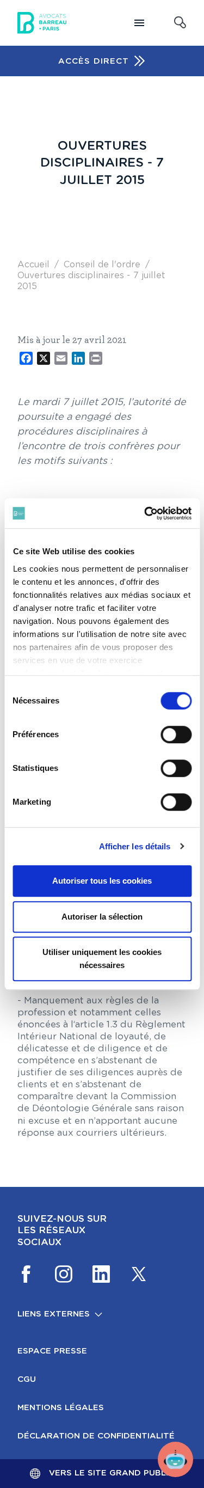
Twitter (138, 1274)
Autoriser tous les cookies (102, 880)
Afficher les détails (135, 846)
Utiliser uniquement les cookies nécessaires (102, 958)
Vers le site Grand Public (111, 1473)
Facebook (26, 1274)
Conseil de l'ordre (102, 264)
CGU (26, 1379)
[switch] (175, 734)
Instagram (63, 1274)
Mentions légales (60, 1408)
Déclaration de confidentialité (96, 1436)
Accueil (33, 264)
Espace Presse (52, 1351)
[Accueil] (41, 22)
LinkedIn (101, 1274)
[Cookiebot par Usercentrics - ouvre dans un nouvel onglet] (145, 513)
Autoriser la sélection (102, 916)
